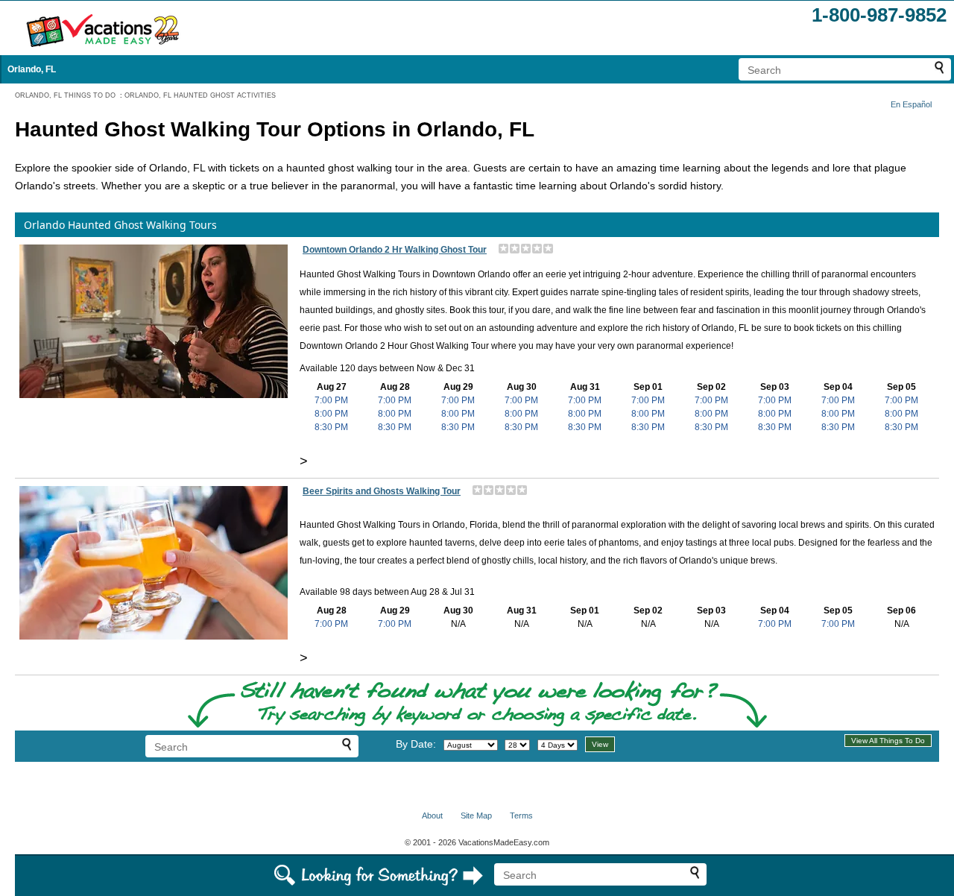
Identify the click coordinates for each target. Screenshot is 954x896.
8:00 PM (331, 413)
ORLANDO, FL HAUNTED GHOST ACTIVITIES (200, 95)
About (432, 815)
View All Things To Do (888, 740)
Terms (521, 815)
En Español (911, 104)
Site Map (476, 815)
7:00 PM (331, 400)
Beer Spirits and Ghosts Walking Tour (382, 491)
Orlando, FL (31, 69)
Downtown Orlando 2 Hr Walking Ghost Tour (395, 249)
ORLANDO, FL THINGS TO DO (65, 95)
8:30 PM (331, 427)
